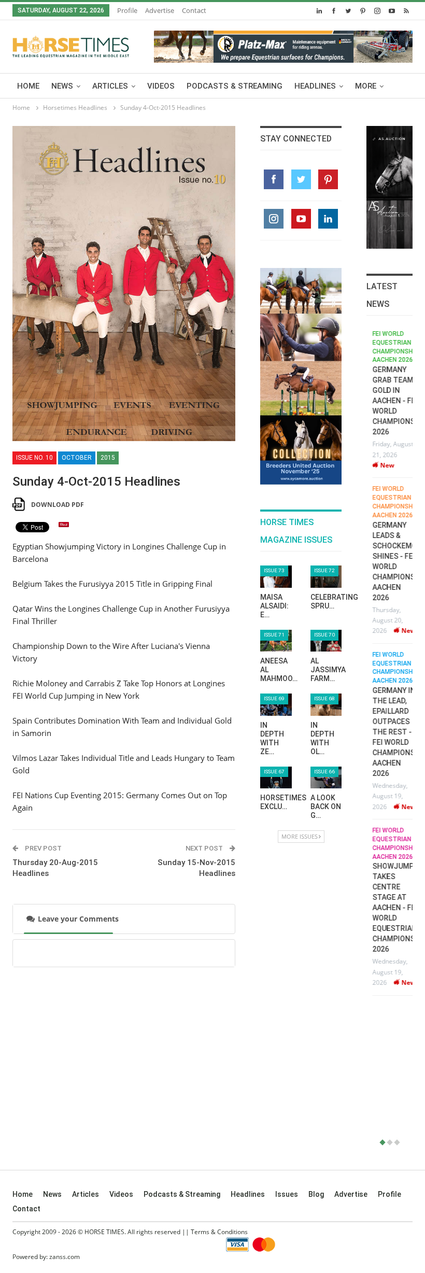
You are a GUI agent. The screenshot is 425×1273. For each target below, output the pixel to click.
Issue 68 (324, 698)
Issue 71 (274, 635)
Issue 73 (274, 570)
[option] (389, 662)
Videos (161, 86)
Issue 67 (274, 771)
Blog (316, 1194)
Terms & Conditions (219, 1231)
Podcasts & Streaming (234, 86)
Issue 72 (324, 570)
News (62, 86)
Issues (286, 1194)
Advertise (159, 10)
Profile (127, 10)
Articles (110, 86)
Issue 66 (324, 771)
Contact (194, 10)
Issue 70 (324, 635)
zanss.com (64, 1256)
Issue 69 (274, 698)
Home (28, 86)
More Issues (299, 836)
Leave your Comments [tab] (78, 919)
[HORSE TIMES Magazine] (70, 45)
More (365, 86)
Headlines (315, 86)
